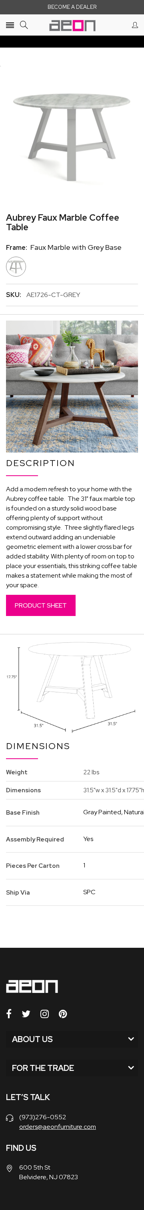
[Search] (24, 25)
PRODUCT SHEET (41, 605)
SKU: (13, 295)
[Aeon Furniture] (72, 25)
